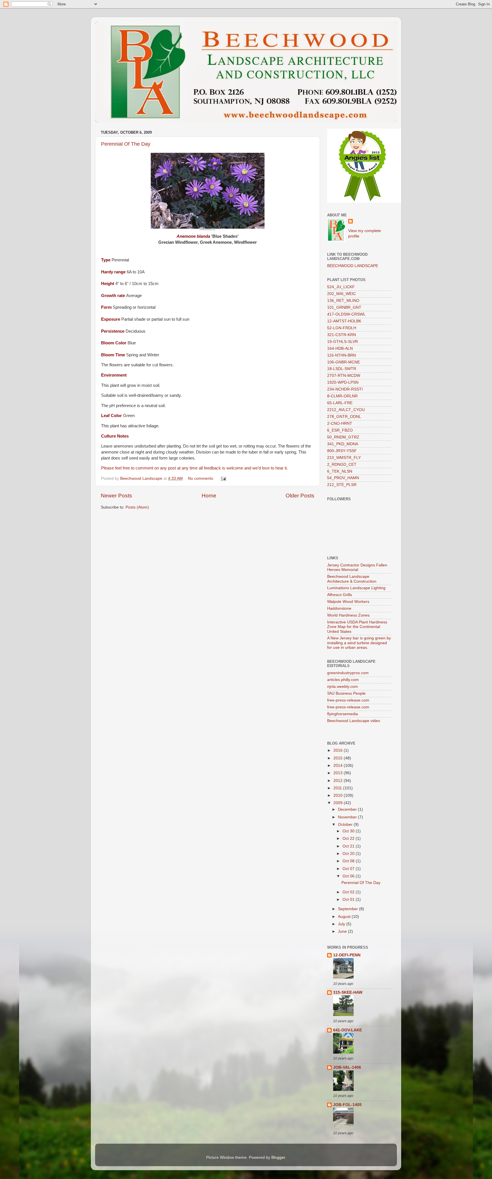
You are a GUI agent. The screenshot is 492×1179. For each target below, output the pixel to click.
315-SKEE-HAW (347, 992)
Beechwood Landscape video (353, 721)
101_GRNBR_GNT (344, 307)
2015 (338, 758)
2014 (338, 765)
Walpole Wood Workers (348, 601)
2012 (338, 780)
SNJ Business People (346, 693)
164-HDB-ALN (340, 348)
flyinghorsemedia (342, 714)
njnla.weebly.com (342, 686)
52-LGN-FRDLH (341, 328)
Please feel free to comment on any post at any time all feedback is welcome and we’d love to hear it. (194, 468)
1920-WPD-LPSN (342, 382)
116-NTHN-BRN (341, 355)
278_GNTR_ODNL (344, 416)
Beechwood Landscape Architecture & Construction (351, 578)
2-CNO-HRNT (339, 423)
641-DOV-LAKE (347, 1030)
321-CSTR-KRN (341, 335)
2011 (338, 788)
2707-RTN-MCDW (343, 375)
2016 (338, 750)
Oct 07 (349, 869)
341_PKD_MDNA (342, 444)
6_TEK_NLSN (339, 471)
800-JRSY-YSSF (342, 451)
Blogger (278, 1157)
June (343, 931)
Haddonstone (339, 608)
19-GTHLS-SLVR (342, 342)
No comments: (201, 478)
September (348, 909)
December (348, 809)
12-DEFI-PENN (346, 955)
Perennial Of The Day (125, 144)
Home (209, 496)
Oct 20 (349, 853)
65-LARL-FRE (339, 403)
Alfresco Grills (339, 595)
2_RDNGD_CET (341, 464)
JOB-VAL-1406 (347, 1067)
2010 (338, 795)
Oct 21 (349, 846)
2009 (338, 803)
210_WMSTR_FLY (344, 458)
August (345, 916)
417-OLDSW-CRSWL (346, 314)
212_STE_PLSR (341, 485)
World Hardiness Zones (348, 615)
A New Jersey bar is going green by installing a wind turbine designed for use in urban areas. (359, 642)
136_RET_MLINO (343, 300)
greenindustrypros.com (348, 673)
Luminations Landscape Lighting (356, 588)
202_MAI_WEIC (341, 294)
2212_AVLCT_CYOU (346, 410)
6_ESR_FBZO (340, 430)
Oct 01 (349, 899)
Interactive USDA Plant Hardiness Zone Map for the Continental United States (357, 626)
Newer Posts (116, 496)
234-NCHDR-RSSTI (345, 389)
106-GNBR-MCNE (343, 362)
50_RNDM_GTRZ (343, 437)
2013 (338, 773)
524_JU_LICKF (341, 287)
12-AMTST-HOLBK (344, 321)
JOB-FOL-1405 (347, 1105)
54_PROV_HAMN (343, 478)
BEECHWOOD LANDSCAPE (352, 266)
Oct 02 (349, 892)
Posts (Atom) (137, 507)
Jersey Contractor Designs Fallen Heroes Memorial (357, 567)
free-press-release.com (348, 700)
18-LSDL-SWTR (341, 369)
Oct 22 (349, 838)
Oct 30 (349, 831)
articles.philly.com (343, 680)
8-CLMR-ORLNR (342, 396)
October (346, 824)
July (342, 924)
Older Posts (300, 496)
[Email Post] (223, 478)
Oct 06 (349, 876)
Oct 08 (349, 861)
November (348, 817)
